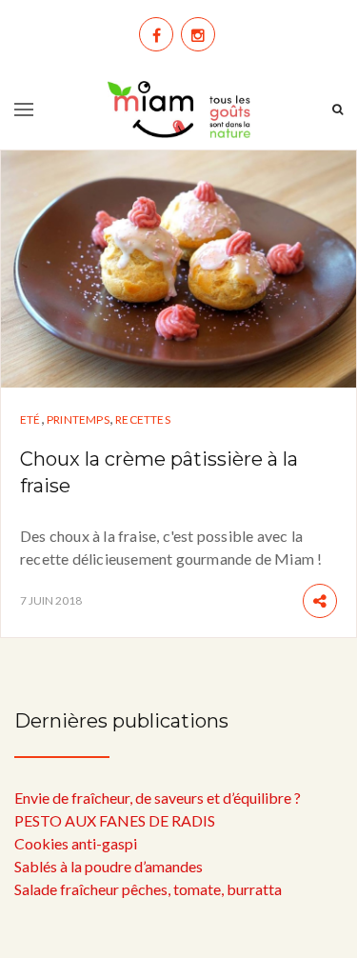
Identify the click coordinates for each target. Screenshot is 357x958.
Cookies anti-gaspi (75, 843)
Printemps (78, 419)
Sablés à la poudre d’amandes (108, 866)
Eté (30, 419)
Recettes (142, 419)
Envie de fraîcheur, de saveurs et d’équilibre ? (157, 797)
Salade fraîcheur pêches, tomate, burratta (148, 889)
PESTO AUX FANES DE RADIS (114, 820)
